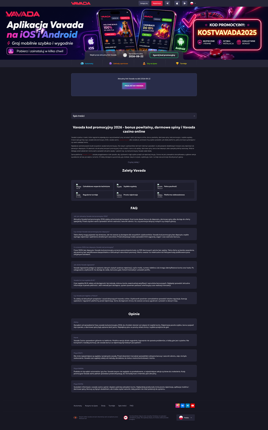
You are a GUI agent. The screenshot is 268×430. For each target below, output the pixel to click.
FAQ (131, 406)
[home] (80, 3)
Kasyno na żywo (91, 406)
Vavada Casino (87, 154)
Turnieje (112, 406)
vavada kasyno (124, 140)
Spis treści (122, 406)
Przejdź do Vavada (134, 86)
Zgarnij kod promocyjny (164, 55)
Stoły (103, 406)
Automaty (78, 406)
